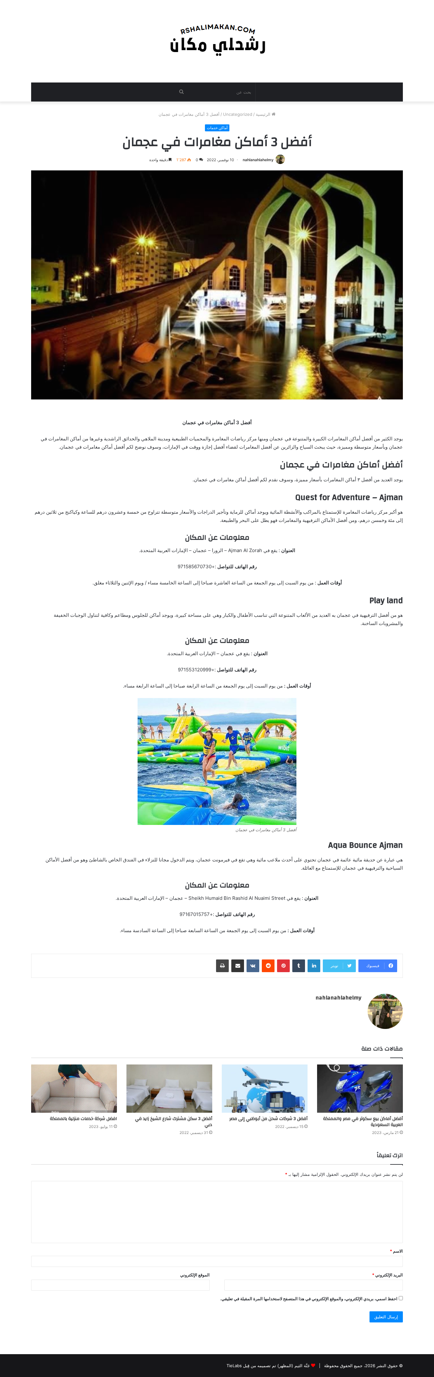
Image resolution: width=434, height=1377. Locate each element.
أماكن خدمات (217, 127)
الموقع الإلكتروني (195, 1274)
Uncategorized (237, 114)
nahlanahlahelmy (258, 159)
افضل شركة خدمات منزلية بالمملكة (83, 1119)
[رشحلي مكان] (217, 38)
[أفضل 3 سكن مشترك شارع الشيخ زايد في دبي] (169, 1088)
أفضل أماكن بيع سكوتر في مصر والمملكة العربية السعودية (363, 1122)
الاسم (396, 1251)
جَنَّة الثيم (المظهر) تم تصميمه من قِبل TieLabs (268, 1365)
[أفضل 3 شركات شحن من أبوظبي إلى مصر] (265, 1088)
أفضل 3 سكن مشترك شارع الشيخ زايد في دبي (173, 1122)
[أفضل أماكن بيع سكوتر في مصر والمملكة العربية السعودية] (360, 1088)
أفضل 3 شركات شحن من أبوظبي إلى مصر (268, 1119)
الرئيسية (264, 114)
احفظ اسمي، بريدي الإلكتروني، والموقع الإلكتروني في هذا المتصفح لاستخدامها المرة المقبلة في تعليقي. (308, 1298)
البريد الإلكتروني (387, 1274)
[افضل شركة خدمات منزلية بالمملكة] (74, 1088)
